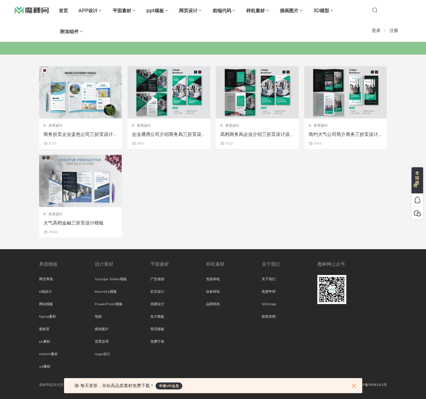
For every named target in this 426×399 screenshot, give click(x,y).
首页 (63, 10)
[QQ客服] (417, 199)
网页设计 (188, 10)
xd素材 (44, 366)
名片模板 (157, 316)
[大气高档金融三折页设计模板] (80, 181)
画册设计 (157, 304)
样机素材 (255, 10)
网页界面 (46, 279)
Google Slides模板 (111, 279)
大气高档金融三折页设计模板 (73, 223)
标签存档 (269, 316)
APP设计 (88, 10)
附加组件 (69, 31)
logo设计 (102, 354)
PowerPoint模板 (109, 304)
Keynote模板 (106, 291)
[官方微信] (417, 213)
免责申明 (269, 291)
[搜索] (375, 10)
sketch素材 (48, 354)
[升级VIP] (417, 180)
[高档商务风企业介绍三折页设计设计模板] (257, 92)
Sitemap (269, 304)
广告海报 (157, 279)
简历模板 (157, 329)
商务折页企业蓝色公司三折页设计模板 (78, 134)
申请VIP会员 (169, 386)
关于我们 (269, 279)
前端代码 (222, 10)
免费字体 (157, 341)
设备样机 (213, 291)
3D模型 (321, 10)
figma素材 (47, 316)
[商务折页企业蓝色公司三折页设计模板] (80, 92)
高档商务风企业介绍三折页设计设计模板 (255, 134)
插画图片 (289, 10)
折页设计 (56, 125)
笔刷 (98, 316)
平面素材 (122, 10)
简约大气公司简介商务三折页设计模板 (343, 134)
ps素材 (44, 341)
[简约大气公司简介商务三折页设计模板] (345, 92)
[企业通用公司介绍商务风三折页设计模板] (169, 92)
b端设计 (45, 291)
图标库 (44, 329)
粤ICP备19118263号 (371, 385)
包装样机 (213, 279)
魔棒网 (31, 10)
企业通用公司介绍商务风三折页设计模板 (166, 134)
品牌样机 (213, 304)
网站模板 (46, 304)
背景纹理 (102, 341)
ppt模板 (155, 10)
